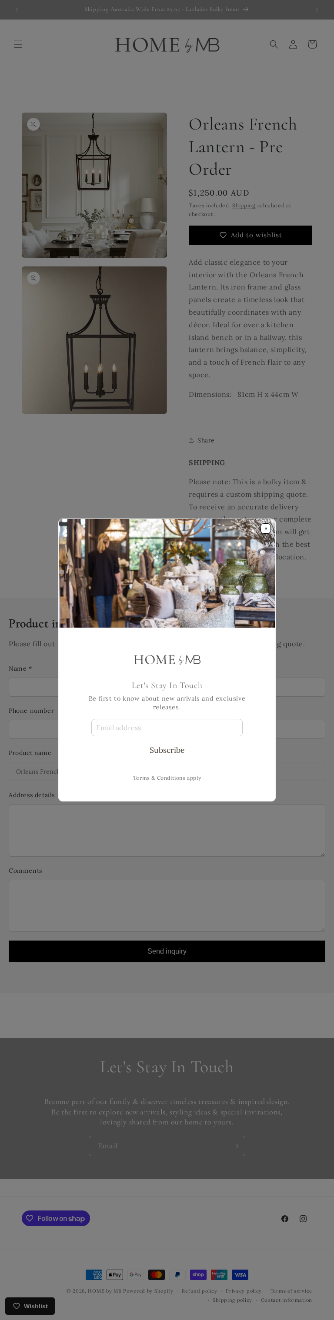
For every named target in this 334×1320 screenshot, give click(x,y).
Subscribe (167, 750)
